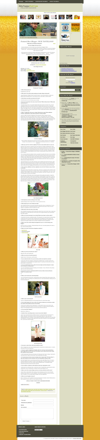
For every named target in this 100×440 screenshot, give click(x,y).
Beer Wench (62, 137)
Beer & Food (62, 129)
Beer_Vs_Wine (72, 102)
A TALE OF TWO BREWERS (40, 64)
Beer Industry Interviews (65, 133)
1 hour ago (72, 117)
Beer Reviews (63, 135)
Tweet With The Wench (66, 95)
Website (22, 405)
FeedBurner (73, 82)
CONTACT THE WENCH (54, 1)
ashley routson (28, 389)
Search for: (63, 87)
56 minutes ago (64, 111)
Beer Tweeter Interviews (75, 135)
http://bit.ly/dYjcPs (73, 110)
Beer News (72, 133)
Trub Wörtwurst (64, 160)
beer (32, 389)
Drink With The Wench (39, 7)
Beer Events (72, 131)
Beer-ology (72, 137)
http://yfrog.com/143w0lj (75, 105)
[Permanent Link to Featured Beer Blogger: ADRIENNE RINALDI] (23, 17)
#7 (66, 103)
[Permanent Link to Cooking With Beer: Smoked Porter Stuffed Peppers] (77, 17)
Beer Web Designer (23, 429)
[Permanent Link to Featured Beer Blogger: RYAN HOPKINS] (69, 17)
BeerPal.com (24, 230)
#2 (70, 99)
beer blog (35, 389)
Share (54, 43)
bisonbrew (64, 116)
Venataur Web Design (77, 438)
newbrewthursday (65, 114)
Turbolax (72, 98)
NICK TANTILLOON (29, 390)
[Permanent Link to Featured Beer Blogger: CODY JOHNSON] (61, 17)
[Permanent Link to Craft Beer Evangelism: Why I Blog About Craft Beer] (46, 17)
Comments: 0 (53, 37)
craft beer (50, 389)
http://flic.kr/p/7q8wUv (66, 117)
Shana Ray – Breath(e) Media (25, 434)
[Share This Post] (25, 385)
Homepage (21, 1)
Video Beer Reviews (74, 142)
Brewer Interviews (64, 139)
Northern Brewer (25, 232)
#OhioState (67, 109)
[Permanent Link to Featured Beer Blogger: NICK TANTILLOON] (38, 29)
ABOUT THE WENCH (29, 1)
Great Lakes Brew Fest (23, 431)
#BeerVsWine (67, 105)
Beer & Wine (72, 129)
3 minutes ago (64, 100)
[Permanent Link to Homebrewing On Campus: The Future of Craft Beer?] (30, 17)
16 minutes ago (64, 106)
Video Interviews (63, 144)
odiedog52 (70, 116)
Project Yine (21, 432)
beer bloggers (40, 389)
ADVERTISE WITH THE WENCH (41, 1)
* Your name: (23, 400)
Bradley (63, 151)
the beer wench (44, 390)
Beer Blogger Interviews (65, 131)
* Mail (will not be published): (26, 402)
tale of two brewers (36, 390)
